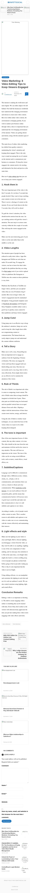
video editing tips (13, 176)
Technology (5, 77)
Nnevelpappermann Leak (11, 683)
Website (4, 802)
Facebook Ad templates (10, 304)
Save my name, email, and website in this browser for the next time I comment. (15, 814)
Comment (5, 766)
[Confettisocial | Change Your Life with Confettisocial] (15, 2)
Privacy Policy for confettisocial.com (15, 880)
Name (4, 785)
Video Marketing (16, 624)
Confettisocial (8, 94)
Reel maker (7, 271)
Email (4, 794)
